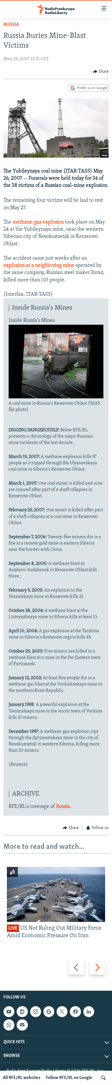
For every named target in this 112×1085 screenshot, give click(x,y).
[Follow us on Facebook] (75, 1011)
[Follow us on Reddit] (22, 1011)
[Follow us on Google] (48, 1011)
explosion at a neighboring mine (38, 265)
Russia (11, 25)
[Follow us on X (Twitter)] (62, 1011)
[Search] (103, 1078)
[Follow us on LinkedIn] (88, 1011)
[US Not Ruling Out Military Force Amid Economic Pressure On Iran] (56, 894)
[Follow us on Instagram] (35, 1011)
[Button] (101, 71)
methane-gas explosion (38, 222)
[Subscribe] (22, 1024)
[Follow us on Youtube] (8, 1011)
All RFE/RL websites (21, 1078)
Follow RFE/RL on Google (69, 1078)
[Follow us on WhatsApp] (8, 1024)
